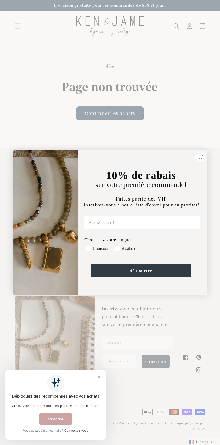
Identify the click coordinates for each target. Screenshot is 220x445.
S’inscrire (141, 270)
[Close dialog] (200, 157)
